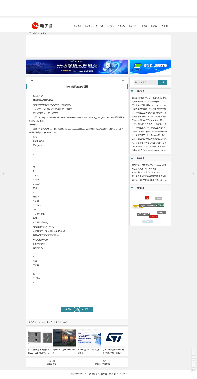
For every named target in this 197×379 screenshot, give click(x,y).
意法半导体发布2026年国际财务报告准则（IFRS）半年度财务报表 (114, 352)
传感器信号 (138, 205)
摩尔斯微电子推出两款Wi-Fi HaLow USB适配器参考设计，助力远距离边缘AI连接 (39, 352)
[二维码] (193, 370)
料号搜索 (110, 26)
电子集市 (88, 26)
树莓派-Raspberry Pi (148, 200)
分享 (86, 309)
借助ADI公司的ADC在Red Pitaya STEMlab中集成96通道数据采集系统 (161, 150)
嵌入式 (139, 216)
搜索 (162, 82)
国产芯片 (162, 210)
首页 (29, 33)
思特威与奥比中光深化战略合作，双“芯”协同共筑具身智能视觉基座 (160, 120)
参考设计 (37, 33)
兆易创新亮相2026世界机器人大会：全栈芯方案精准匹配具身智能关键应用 (163, 143)
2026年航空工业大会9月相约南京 (146, 113)
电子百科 (132, 26)
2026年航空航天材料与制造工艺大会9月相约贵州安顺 (154, 128)
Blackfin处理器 (158, 201)
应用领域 (143, 26)
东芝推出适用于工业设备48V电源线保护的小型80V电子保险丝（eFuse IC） (163, 135)
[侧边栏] (123, 80)
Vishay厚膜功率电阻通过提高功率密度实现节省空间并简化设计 (158, 139)
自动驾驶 (153, 211)
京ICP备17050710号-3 (117, 374)
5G (147, 195)
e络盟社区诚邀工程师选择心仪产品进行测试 (150, 131)
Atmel (157, 219)
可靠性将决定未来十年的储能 (144, 109)
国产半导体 (148, 219)
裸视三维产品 (143, 209)
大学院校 (121, 26)
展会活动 (99, 26)
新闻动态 (77, 26)
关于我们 (165, 26)
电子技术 (154, 26)
